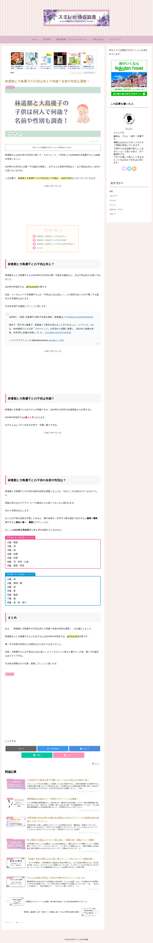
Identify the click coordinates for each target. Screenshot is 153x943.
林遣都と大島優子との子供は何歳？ (52, 240)
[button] (68, 755)
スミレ (129, 128)
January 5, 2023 (56, 340)
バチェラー (113, 196)
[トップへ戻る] (149, 939)
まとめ (40, 248)
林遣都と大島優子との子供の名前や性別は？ (56, 244)
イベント (112, 205)
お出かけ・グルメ (116, 209)
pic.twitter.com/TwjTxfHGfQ (58, 332)
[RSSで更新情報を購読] (134, 168)
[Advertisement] (53, 204)
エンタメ (10, 674)
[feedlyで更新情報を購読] (129, 168)
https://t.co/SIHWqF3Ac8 (81, 317)
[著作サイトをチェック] (124, 168)
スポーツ (112, 214)
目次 (50, 230)
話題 (111, 191)
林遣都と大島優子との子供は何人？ (52, 236)
